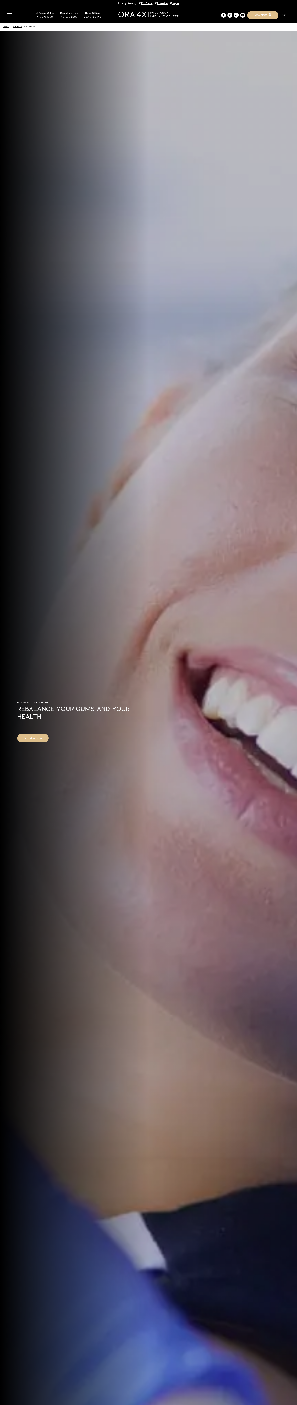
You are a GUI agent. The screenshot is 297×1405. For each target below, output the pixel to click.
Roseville (162, 3)
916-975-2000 (69, 17)
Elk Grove (146, 3)
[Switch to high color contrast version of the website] (284, 15)
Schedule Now (32, 738)
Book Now (260, 15)
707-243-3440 (92, 17)
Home (6, 27)
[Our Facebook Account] (223, 15)
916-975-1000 (45, 17)
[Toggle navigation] (9, 15)
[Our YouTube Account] (242, 15)
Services (17, 27)
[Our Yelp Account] (236, 15)
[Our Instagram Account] (230, 15)
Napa (175, 3)
